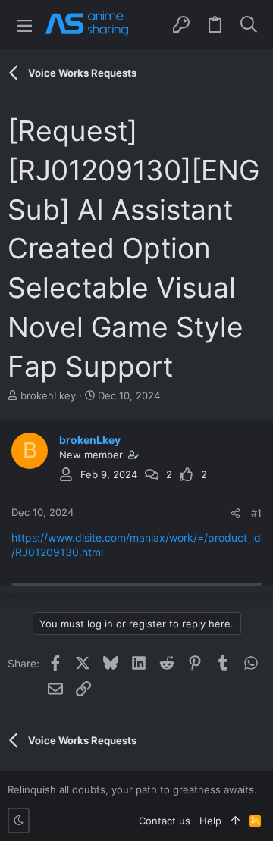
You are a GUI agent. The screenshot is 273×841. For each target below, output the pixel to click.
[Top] (235, 820)
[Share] (235, 513)
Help (210, 820)
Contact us (164, 820)
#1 (256, 513)
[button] (25, 24)
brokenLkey (48, 395)
